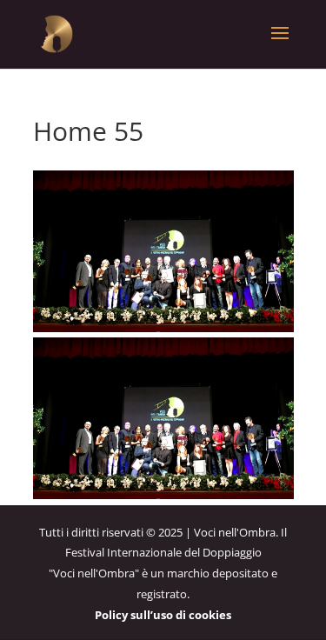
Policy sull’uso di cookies (163, 615)
